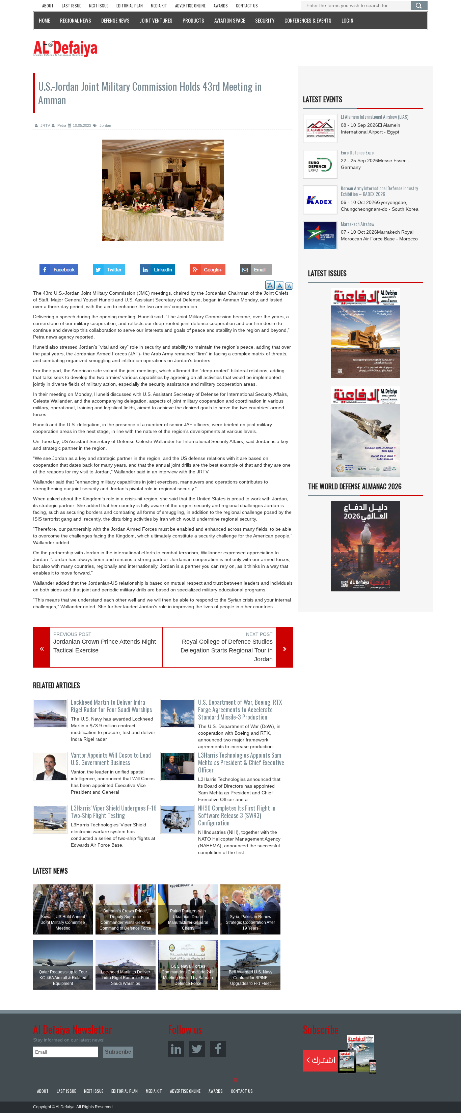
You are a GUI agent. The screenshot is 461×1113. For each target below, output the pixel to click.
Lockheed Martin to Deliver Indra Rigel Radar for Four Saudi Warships (111, 706)
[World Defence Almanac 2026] (365, 546)
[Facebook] (218, 1049)
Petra (61, 125)
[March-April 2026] (365, 335)
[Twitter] (197, 1049)
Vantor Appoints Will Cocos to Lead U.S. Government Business (111, 759)
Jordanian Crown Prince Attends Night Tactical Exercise (104, 646)
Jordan (105, 125)
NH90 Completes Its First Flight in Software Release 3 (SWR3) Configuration (236, 815)
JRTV (44, 125)
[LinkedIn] (176, 1049)
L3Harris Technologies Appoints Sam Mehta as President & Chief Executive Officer (241, 762)
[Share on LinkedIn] (157, 267)
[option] (163, 195)
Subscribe (339, 1054)
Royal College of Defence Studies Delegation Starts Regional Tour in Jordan (227, 650)
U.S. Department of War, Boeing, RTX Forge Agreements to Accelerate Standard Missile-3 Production (240, 709)
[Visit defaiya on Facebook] (58, 267)
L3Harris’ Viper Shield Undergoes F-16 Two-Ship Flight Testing (114, 811)
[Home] (65, 48)
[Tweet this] (109, 267)
